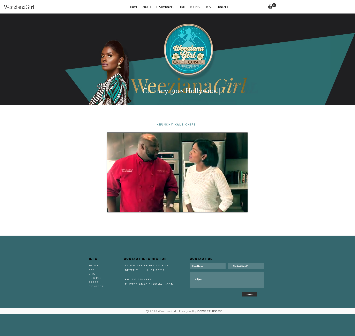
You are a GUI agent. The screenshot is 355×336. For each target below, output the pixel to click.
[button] (272, 6)
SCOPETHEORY (209, 311)
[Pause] (112, 206)
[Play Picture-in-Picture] (235, 206)
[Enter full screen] (242, 206)
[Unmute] (119, 206)
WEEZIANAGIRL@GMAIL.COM (151, 284)
